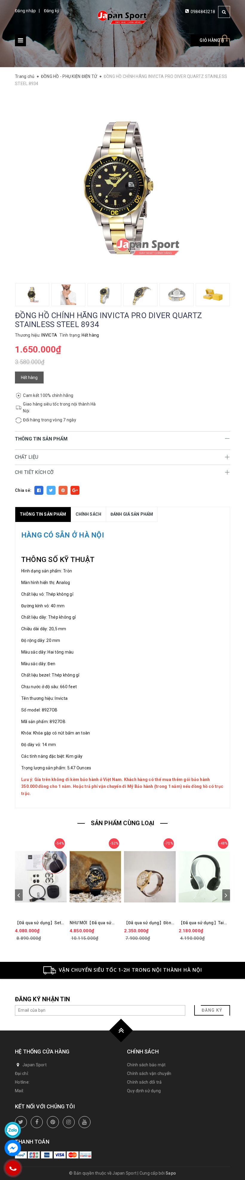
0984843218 (203, 11)
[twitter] (21, 1122)
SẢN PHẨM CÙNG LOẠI (122, 823)
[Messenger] (12, 1148)
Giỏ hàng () (212, 40)
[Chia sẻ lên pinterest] (63, 490)
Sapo (171, 1173)
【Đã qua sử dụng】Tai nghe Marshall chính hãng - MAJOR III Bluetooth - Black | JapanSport (204, 922)
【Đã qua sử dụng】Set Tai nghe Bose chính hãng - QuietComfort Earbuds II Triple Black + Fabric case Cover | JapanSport (40, 922)
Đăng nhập (25, 10)
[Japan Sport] (122, 17)
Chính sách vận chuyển (149, 1073)
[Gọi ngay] (12, 1168)
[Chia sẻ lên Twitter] (51, 490)
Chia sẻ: (23, 490)
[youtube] (85, 1122)
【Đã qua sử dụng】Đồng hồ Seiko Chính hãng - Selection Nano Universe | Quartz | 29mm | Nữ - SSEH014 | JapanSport (149, 922)
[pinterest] (53, 1122)
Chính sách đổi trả (144, 1082)
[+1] (75, 490)
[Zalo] (12, 1130)
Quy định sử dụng (144, 1090)
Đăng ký (51, 10)
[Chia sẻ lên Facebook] (38, 490)
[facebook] (37, 1122)
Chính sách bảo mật (146, 1064)
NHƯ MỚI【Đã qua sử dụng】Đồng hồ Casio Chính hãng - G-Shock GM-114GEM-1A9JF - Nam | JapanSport (91, 922)
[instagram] (69, 1122)
